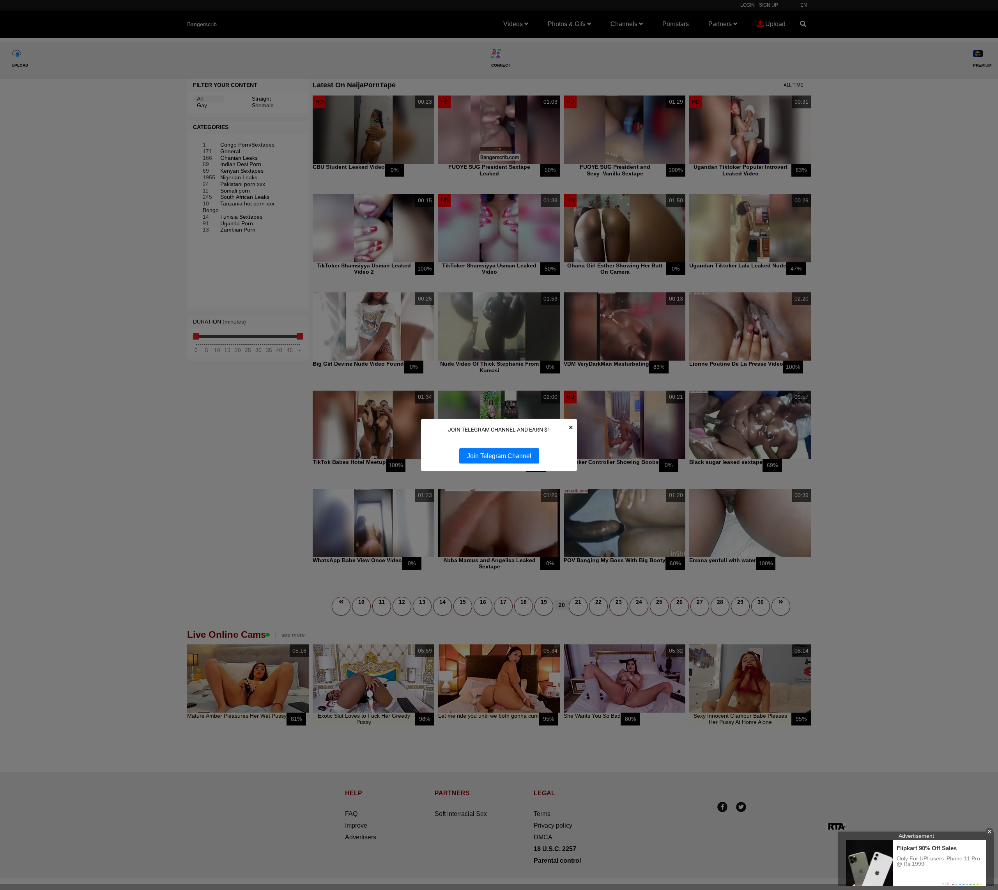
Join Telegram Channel (499, 456)
